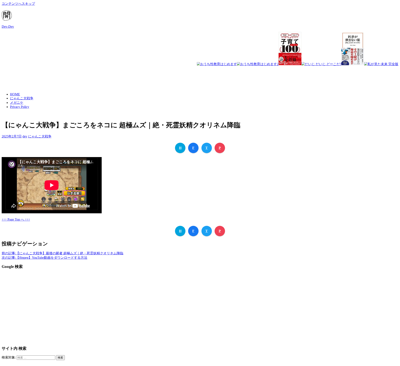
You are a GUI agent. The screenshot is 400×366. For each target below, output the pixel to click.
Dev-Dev (8, 26)
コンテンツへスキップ (18, 3)
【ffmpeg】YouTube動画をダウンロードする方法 (44, 257)
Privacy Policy (19, 107)
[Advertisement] (322, 75)
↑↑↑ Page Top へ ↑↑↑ (16, 219)
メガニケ (16, 102)
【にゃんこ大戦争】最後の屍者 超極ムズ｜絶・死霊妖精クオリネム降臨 (62, 253)
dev (24, 136)
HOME (15, 94)
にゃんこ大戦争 (21, 98)
